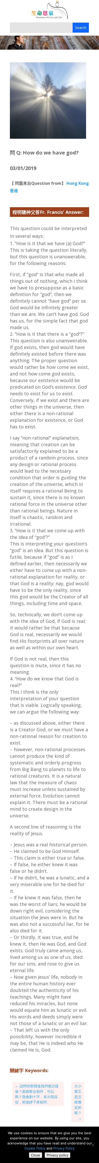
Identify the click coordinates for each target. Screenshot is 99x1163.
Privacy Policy (64, 1148)
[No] (92, 1144)
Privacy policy (57, 1155)
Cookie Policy (34, 1148)
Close (35, 1155)
